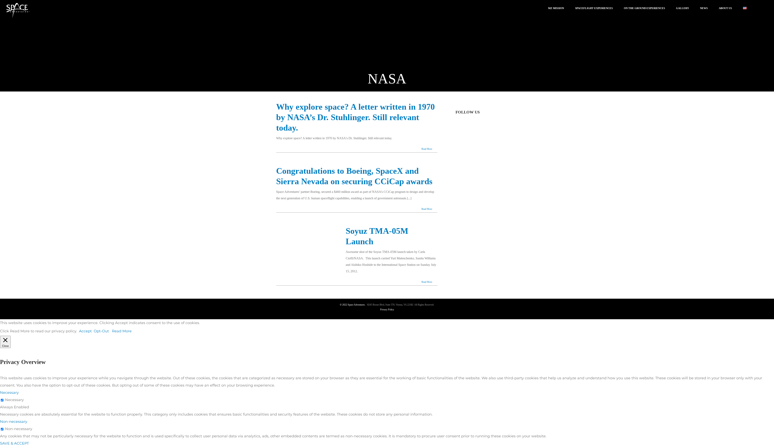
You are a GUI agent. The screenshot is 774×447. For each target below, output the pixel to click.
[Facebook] (457, 124)
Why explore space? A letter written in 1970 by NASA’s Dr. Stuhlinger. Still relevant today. (355, 117)
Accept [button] (85, 331)
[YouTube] (468, 124)
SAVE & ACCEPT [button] (14, 443)
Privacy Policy (387, 309)
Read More (426, 149)
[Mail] (492, 141)
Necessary (14, 400)
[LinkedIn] (484, 141)
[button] (759, 8)
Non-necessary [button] (13, 421)
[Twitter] (462, 124)
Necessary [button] (9, 392)
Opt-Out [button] (101, 331)
